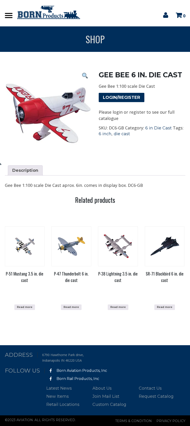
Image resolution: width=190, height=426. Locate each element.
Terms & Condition (133, 421)
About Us (102, 388)
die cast (122, 133)
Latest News (59, 388)
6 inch (105, 133)
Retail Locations (62, 404)
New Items (57, 396)
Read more (24, 307)
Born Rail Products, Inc (77, 378)
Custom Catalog (109, 404)
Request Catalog (156, 396)
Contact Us (150, 388)
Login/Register (121, 97)
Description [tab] (25, 170)
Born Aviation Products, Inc (81, 370)
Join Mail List (105, 396)
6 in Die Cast (158, 128)
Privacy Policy (170, 421)
